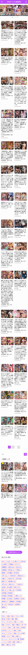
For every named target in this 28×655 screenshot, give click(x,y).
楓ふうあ (12, 590)
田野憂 (3, 598)
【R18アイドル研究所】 (14, 2)
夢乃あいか (11, 570)
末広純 (3, 587)
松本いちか (17, 587)
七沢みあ (23, 561)
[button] (11, 17)
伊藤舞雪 (4, 567)
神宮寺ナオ (5, 601)
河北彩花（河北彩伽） (7, 595)
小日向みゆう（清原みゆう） (17, 575)
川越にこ (4, 578)
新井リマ (4, 581)
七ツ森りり (16, 561)
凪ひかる (18, 567)
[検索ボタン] (26, 2)
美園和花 (12, 601)
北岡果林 (4, 570)
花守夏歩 (18, 601)
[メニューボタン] (2, 2)
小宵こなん (5, 575)
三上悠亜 (4, 564)
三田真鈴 (10, 564)
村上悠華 (9, 587)
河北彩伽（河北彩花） (7, 593)
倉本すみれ (11, 567)
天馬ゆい (18, 570)
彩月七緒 (18, 578)
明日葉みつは (11, 581)
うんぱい (8, 561)
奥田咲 (3, 573)
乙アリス (17, 564)
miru (3, 561)
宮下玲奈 (16, 573)
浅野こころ (18, 595)
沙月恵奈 (18, 590)
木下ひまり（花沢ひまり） (9, 584)
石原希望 (16, 598)
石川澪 (22, 598)
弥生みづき (11, 578)
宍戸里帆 (9, 573)
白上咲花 (9, 598)
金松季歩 (17, 604)
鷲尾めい (4, 607)
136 (19, 447)
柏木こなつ (5, 590)
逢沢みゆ (10, 604)
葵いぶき (4, 604)
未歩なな (20, 584)
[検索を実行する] (25, 454)
